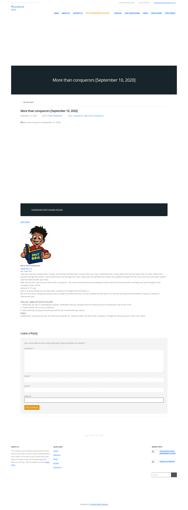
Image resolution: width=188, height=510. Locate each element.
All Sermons (28, 102)
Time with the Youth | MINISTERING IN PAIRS (167, 452)
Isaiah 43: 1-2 (26, 268)
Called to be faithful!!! (167, 461)
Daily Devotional (132, 13)
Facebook (87, 434)
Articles (118, 13)
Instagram (96, 434)
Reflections (156, 13)
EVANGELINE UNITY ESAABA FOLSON (47, 209)
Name (27, 376)
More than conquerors (94, 116)
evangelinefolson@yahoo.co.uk (165, 3)
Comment (29, 348)
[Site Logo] (20, 8)
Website (27, 396)
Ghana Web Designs (99, 504)
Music (145, 13)
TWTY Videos (170, 13)
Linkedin (101, 434)
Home (56, 13)
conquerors (78, 116)
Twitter (91, 434)
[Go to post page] (155, 453)
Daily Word (25, 222)
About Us (66, 13)
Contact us (78, 13)
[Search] (174, 474)
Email (27, 386)
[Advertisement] (94, 40)
